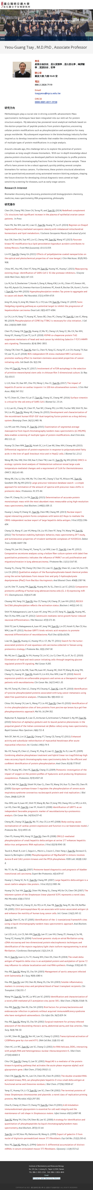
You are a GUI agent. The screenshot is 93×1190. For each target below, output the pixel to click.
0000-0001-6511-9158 (46, 102)
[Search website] (90, 39)
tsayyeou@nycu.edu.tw (47, 93)
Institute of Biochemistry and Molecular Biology (46, 20)
